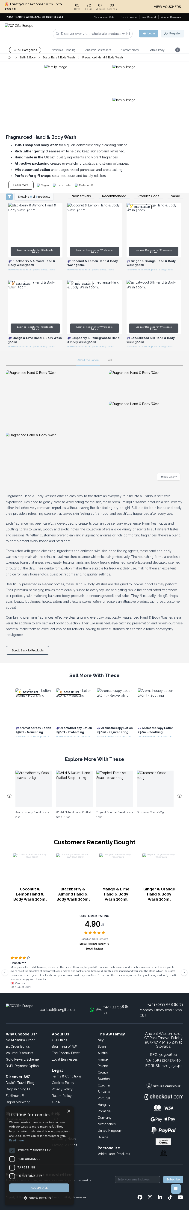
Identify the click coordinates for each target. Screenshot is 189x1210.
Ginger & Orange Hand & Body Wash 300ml (159, 894)
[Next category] (179, 795)
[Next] (184, 972)
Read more (16, 1140)
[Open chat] (176, 1189)
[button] (39, 1198)
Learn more (21, 185)
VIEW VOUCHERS (167, 7)
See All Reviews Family (93, 943)
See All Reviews (94, 948)
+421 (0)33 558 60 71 (165, 1004)
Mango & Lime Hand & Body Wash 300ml (116, 894)
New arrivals (81, 196)
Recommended (114, 196)
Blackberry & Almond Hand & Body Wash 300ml (73, 894)
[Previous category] (9, 795)
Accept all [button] (39, 1188)
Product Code (148, 196)
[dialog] (39, 1155)
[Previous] (5, 972)
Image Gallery (168, 476)
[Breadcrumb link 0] (9, 57)
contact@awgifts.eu (57, 1009)
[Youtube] (180, 1197)
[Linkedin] (160, 1197)
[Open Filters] (9, 197)
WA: (113, 1009)
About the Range (88, 360)
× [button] (68, 1111)
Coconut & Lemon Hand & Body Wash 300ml (30, 894)
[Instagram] (150, 1197)
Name (175, 196)
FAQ (109, 360)
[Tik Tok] (170, 1197)
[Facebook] (140, 1197)
